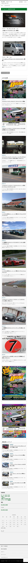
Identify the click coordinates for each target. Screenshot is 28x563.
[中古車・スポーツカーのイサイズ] (6, 2)
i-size (17, 28)
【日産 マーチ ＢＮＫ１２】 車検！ (10, 30)
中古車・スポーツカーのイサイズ (10, 560)
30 (17, 526)
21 (10, 524)
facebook (22, 2)
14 (10, 522)
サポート (2, 551)
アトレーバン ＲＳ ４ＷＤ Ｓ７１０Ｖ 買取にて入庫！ (17, 483)
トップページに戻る (5, 72)
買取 (7, 57)
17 (21, 522)
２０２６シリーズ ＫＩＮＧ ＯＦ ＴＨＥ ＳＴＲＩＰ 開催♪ (13, 101)
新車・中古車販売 (4, 546)
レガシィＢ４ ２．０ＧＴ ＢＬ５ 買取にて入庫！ (17, 474)
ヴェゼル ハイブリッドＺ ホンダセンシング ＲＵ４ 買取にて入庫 (18, 447)
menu (25, 1)
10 (21, 520)
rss (20, 2)
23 (17, 524)
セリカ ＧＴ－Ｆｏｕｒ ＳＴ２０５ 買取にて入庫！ (17, 456)
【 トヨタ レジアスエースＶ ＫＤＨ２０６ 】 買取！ (13, 59)
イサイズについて (4, 557)
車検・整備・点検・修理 (11, 28)
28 (10, 526)
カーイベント (3, 554)
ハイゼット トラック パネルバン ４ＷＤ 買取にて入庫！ (17, 465)
